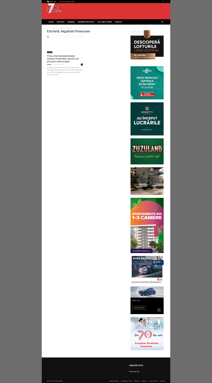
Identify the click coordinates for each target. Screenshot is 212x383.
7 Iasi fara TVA (153, 381)
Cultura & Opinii (104, 22)
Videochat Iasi (134, 371)
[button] (162, 22)
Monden (71, 22)
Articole (60, 22)
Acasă (49, 28)
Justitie (50, 52)
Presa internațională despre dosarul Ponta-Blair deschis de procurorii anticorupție (63, 59)
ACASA (51, 22)
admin (49, 64)
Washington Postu (86, 22)
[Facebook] (163, 1)
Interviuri (144, 381)
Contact (118, 22)
